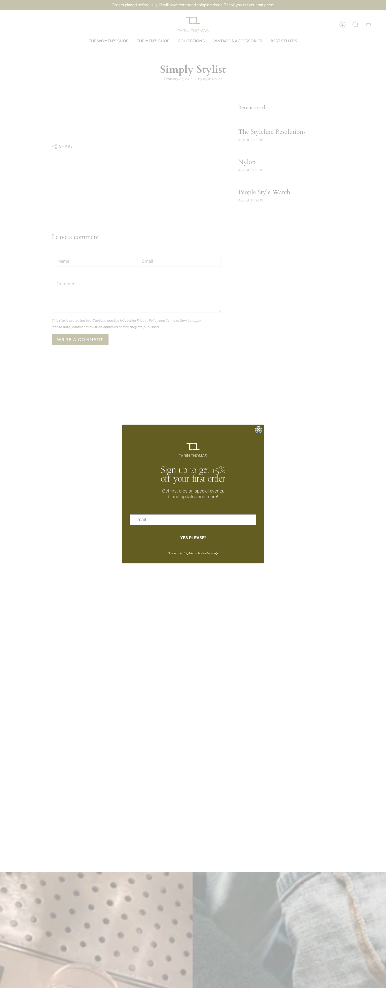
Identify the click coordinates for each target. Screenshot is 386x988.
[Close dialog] (258, 429)
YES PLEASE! (193, 537)
